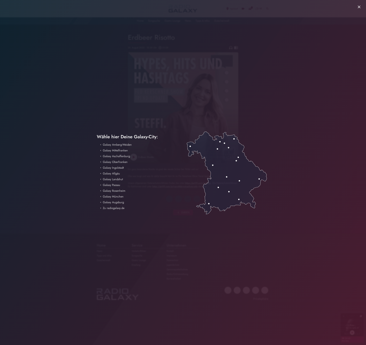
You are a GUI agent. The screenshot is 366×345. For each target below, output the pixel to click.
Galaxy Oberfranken (115, 162)
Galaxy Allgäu (111, 173)
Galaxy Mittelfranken (115, 150)
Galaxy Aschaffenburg (116, 156)
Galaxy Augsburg (113, 202)
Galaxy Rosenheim (114, 191)
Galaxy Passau (111, 185)
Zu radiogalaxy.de (113, 208)
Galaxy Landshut (113, 179)
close (359, 7)
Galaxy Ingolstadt (113, 168)
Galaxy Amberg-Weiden (117, 145)
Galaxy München (113, 196)
